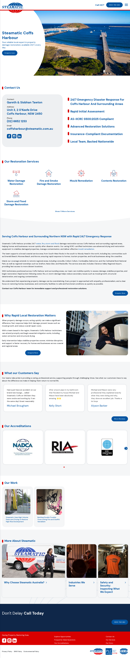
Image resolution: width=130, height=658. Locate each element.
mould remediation (86, 249)
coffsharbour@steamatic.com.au (30, 129)
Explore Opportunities (62, 637)
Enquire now (10, 53)
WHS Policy (18, 651)
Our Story (109, 643)
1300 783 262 (114, 5)
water (38, 243)
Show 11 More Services (65, 211)
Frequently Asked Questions (64, 640)
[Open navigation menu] (126, 4)
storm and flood (52, 243)
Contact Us (110, 637)
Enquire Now (120, 293)
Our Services (110, 640)
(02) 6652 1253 (17, 121)
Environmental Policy (31, 651)
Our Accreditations (61, 643)
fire (43, 243)
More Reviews (119, 419)
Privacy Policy (7, 651)
